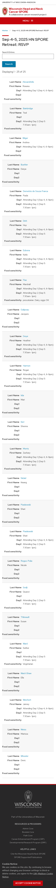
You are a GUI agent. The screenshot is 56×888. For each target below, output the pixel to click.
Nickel (23, 478)
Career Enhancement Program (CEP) (28, 839)
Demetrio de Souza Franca (35, 191)
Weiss (23, 729)
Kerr (22, 422)
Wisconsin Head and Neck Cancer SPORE (26, 10)
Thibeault (25, 617)
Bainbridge (28, 108)
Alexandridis (28, 81)
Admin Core (28, 828)
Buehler (24, 164)
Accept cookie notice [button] (28, 883)
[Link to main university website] (28, 808)
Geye (25, 336)
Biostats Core (28, 832)
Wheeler (24, 756)
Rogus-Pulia (26, 560)
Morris (26, 448)
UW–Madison (18, 2)
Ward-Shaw (26, 673)
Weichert (27, 699)
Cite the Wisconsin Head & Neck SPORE (28, 853)
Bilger (25, 138)
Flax (25, 280)
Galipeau (25, 309)
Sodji (25, 587)
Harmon (26, 365)
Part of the (28, 817)
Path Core (28, 835)
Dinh (25, 220)
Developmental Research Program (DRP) (28, 842)
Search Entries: (8, 52)
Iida (22, 395)
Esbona (26, 250)
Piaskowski (26, 504)
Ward (25, 643)
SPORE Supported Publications (28, 857)
